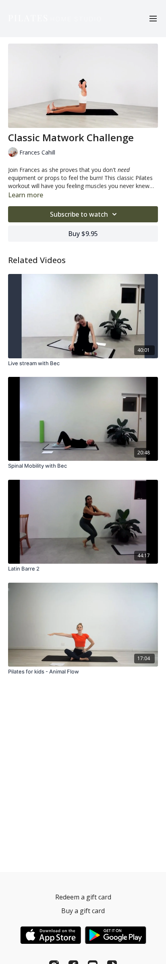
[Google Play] (116, 935)
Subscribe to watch (79, 214)
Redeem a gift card (83, 897)
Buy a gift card (83, 910)
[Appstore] (50, 935)
